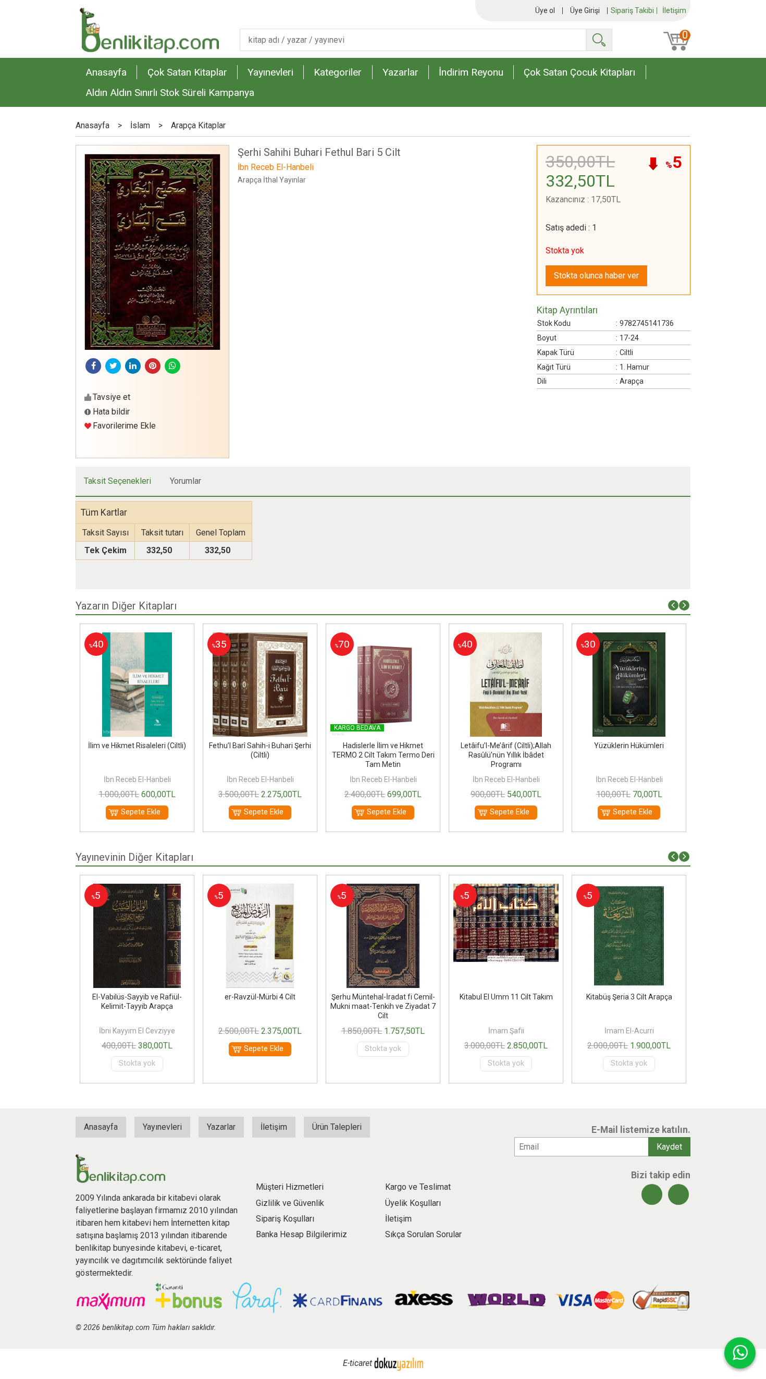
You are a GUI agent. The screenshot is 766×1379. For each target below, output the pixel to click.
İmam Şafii (383, 1031)
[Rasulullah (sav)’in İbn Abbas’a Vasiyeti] (629, 638)
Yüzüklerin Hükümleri (506, 745)
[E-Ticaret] (398, 1363)
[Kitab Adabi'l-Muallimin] (628, 890)
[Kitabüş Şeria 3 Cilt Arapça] (505, 890)
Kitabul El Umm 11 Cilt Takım (383, 997)
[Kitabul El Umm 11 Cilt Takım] (383, 890)
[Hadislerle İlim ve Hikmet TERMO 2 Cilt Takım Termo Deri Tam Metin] (260, 638)
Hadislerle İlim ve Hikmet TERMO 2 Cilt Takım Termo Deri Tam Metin (260, 754)
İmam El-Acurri (506, 1031)
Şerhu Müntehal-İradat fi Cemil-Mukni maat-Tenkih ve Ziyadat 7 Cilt (260, 1006)
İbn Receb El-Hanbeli (137, 779)
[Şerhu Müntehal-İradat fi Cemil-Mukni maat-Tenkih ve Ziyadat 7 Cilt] (260, 890)
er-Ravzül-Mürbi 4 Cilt (137, 997)
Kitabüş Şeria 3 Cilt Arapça (506, 997)
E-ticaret (357, 1363)
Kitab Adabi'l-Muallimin (628, 997)
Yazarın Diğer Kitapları (126, 606)
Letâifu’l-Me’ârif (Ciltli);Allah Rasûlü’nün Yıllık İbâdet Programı (383, 754)
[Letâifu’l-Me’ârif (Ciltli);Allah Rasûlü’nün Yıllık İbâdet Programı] (382, 638)
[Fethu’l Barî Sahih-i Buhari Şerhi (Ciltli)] (137, 638)
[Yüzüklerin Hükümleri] (506, 638)
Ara (599, 40)
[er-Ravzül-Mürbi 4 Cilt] (137, 890)
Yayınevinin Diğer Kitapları (134, 857)
